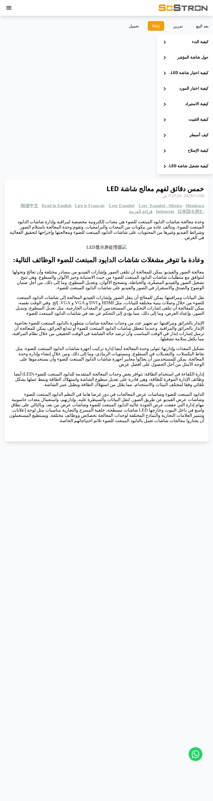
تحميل (134, 26)
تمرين (178, 26)
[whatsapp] (195, 754)
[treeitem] (185, 42)
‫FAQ (156, 26)
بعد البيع (202, 26)
